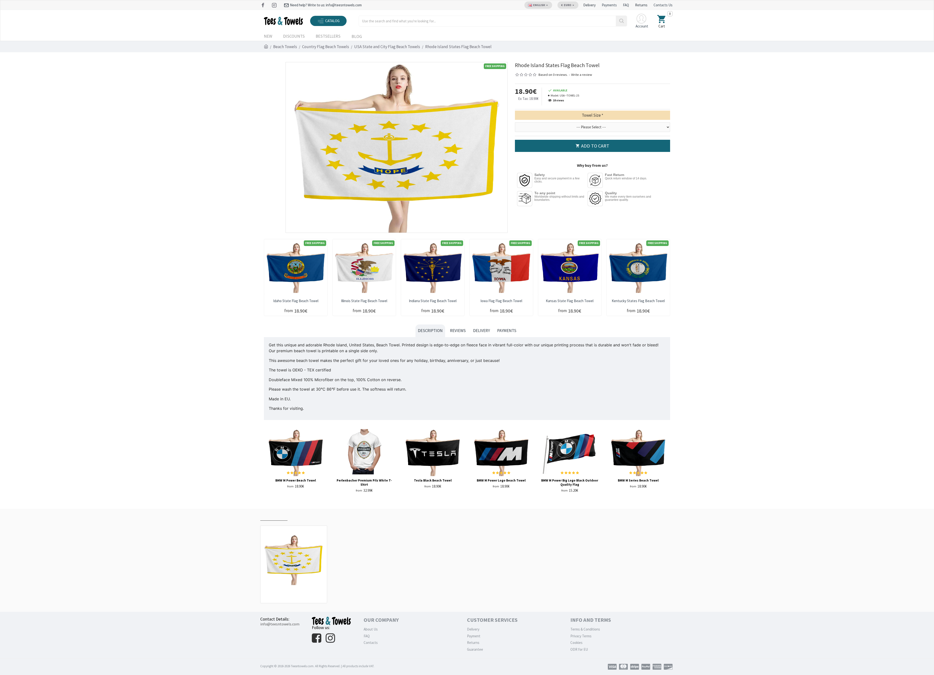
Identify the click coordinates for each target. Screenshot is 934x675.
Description (430, 330)
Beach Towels (285, 46)
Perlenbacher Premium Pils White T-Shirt (364, 483)
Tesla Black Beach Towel (433, 480)
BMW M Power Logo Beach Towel (501, 480)
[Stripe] (634, 666)
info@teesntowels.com (279, 624)
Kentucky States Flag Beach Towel (638, 300)
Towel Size (591, 115)
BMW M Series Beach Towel (638, 480)
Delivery (481, 330)
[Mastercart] (623, 666)
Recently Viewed (273, 516)
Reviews (458, 330)
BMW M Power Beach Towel (295, 480)
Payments (506, 330)
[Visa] (612, 666)
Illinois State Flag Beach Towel (364, 300)
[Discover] (668, 666)
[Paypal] (645, 666)
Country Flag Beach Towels (325, 46)
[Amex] (657, 666)
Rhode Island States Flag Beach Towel (294, 592)
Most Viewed (303, 516)
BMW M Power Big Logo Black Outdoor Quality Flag (569, 483)
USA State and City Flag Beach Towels (387, 46)
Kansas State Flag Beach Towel (569, 300)
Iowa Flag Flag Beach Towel (501, 300)
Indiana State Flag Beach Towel (433, 300)
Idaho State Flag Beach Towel (295, 300)
